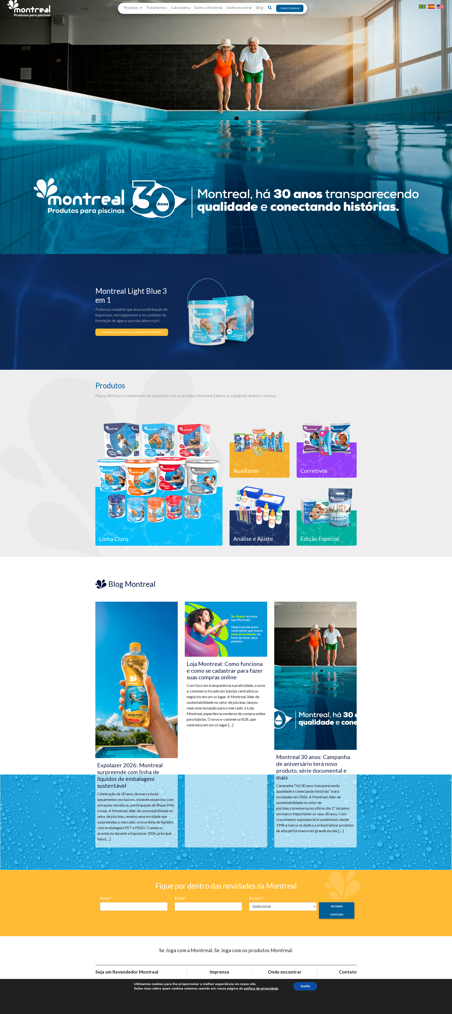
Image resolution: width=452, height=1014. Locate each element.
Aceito (305, 986)
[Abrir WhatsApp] (440, 1002)
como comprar (290, 8)
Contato (348, 971)
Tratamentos (156, 7)
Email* (180, 898)
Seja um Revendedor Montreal (126, 971)
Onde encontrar (239, 7)
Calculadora (180, 7)
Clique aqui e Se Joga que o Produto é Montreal (131, 332)
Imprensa (219, 971)
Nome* (106, 898)
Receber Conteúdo (336, 910)
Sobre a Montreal (208, 7)
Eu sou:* (256, 898)
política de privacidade (261, 988)
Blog (259, 7)
